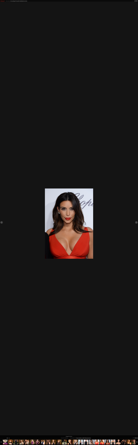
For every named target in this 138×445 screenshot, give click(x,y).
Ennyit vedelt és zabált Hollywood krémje (83, 437)
